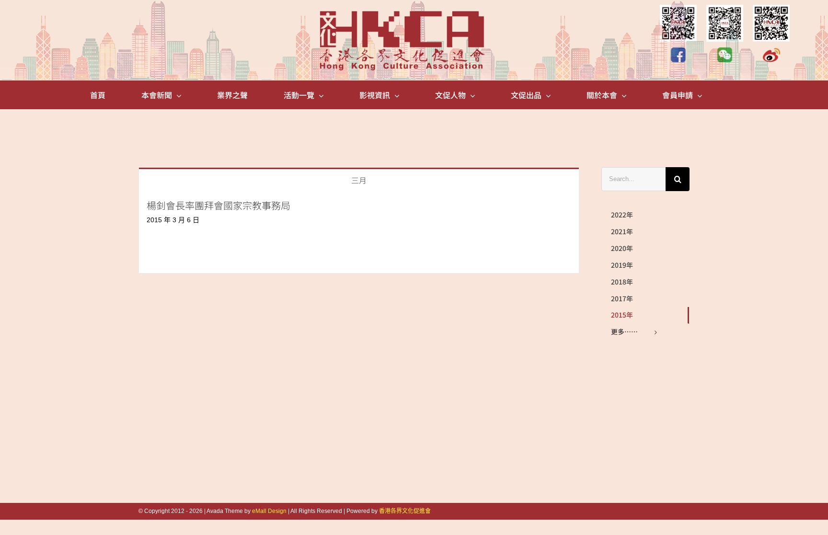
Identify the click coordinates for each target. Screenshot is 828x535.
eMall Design (269, 511)
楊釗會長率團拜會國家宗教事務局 (218, 205)
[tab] (359, 179)
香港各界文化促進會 (405, 511)
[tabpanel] (358, 232)
